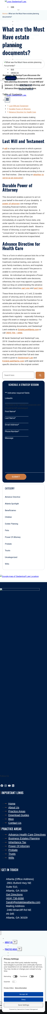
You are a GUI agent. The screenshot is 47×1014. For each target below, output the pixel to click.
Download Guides (18, 815)
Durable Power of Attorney (20, 109)
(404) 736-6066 (15, 898)
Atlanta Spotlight (12, 504)
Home (12, 7)
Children (8, 517)
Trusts (7, 550)
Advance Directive (12, 497)
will (5, 148)
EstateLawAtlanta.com (28, 329)
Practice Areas (16, 811)
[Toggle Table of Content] (4, 100)
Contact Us (14, 822)
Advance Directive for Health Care (22, 112)
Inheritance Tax (17, 842)
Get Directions (14, 894)
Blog (11, 818)
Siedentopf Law (25, 358)
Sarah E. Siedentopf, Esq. (19, 945)
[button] (2, 86)
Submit (16, 476)
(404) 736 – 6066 (14, 333)
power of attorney (11, 203)
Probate (8, 544)
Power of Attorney (13, 537)
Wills (7, 564)
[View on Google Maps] (19, 576)
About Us (13, 807)
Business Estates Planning (24, 838)
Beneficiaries (10, 510)
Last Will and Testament (18, 106)
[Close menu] (0, 933)
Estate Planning (11, 524)
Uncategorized (11, 557)
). (38, 288)
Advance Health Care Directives (27, 834)
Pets (7, 530)
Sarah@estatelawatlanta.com (23, 902)
